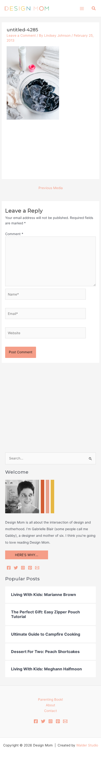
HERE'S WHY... (26, 555)
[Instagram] (23, 568)
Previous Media (50, 188)
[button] (94, 8)
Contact (50, 711)
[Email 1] (65, 721)
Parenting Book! (50, 699)
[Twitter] (16, 568)
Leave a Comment (21, 35)
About (50, 705)
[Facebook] (9, 568)
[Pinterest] (30, 568)
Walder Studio (87, 745)
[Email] (37, 568)
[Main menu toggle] (82, 8)
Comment (14, 234)
